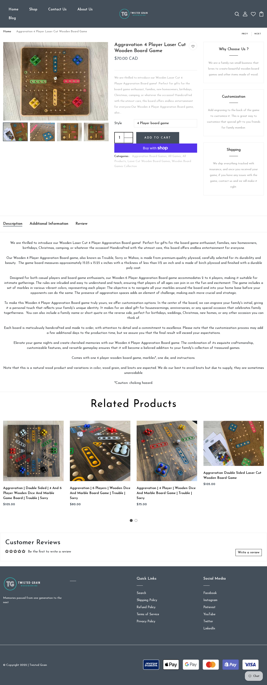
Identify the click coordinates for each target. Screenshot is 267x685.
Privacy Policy (146, 621)
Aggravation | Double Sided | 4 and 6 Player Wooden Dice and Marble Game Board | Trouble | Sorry (32, 493)
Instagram (210, 600)
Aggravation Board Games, (150, 156)
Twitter (208, 621)
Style (118, 123)
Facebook (210, 593)
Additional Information (49, 224)
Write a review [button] (248, 552)
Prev (245, 34)
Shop (33, 9)
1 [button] (131, 521)
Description (12, 224)
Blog (12, 18)
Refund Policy (146, 607)
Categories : (122, 156)
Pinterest (209, 607)
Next (257, 34)
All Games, (175, 156)
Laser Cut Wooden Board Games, (149, 161)
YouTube (209, 614)
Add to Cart (157, 137)
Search (141, 593)
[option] (55, 81)
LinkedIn (209, 628)
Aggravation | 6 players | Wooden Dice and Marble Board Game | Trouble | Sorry (100, 493)
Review (81, 224)
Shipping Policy (147, 600)
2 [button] (136, 521)
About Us (85, 9)
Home (13, 9)
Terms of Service (148, 614)
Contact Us (57, 9)
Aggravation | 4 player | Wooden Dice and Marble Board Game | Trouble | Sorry (166, 493)
